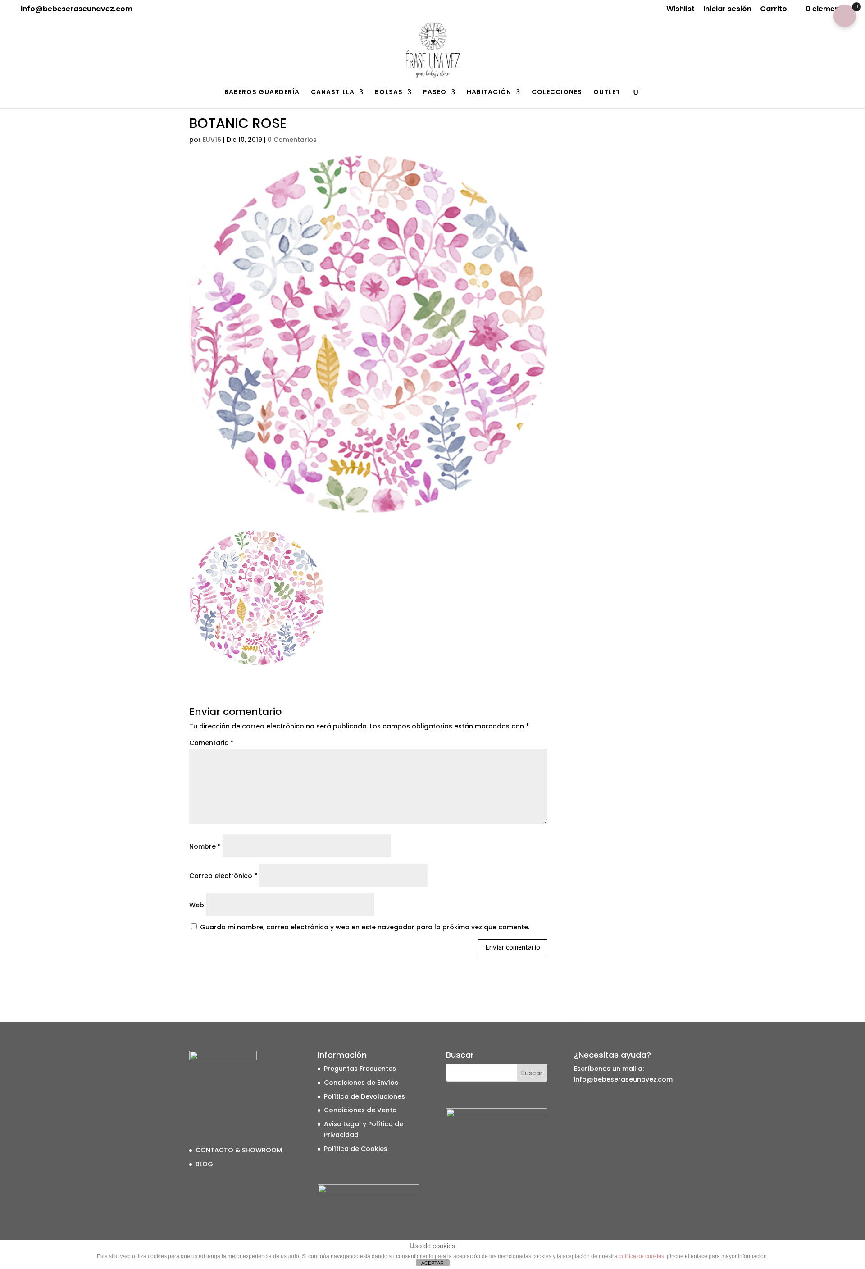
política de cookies (641, 1256)
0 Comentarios (292, 139)
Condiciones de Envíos (361, 1082)
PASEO (434, 92)
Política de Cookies (355, 1148)
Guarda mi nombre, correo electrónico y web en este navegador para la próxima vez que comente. (364, 927)
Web (196, 905)
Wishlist (680, 9)
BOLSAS (389, 92)
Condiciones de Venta (360, 1109)
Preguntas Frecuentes (360, 1068)
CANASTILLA (333, 92)
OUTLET (606, 92)
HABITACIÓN (489, 92)
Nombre (205, 846)
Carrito (773, 9)
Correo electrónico (223, 875)
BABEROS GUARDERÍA (262, 92)
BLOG (204, 1164)
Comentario (211, 742)
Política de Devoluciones (364, 1096)
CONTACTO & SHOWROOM (239, 1150)
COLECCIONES (557, 92)
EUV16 (212, 139)
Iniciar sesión (727, 9)
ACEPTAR (432, 1263)
